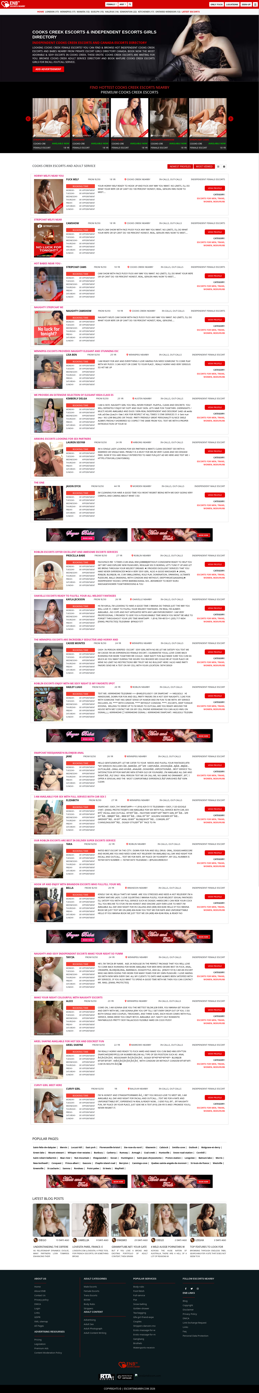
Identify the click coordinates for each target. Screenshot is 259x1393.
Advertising (90, 1319)
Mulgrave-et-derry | (211, 1147)
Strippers (88, 1308)
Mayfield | (120, 1168)
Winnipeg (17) (68, 11)
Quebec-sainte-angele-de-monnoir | (170, 1163)
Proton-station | (174, 1157)
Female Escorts (91, 1290)
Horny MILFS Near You (49, 175)
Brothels (137, 1343)
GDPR (37, 1317)
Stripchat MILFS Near (48, 219)
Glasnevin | (151, 1147)
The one (39, 482)
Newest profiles (180, 166)
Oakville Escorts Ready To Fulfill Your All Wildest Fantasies (75, 595)
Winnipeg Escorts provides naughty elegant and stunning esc (76, 351)
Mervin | (64, 1147)
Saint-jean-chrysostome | (150, 1157)
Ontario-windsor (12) (167, 11)
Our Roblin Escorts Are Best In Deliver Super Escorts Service (75, 840)
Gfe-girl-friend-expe (143, 1317)
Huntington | (128, 1157)
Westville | (218, 1163)
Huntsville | (165, 1152)
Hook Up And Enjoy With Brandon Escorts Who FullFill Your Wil (77, 884)
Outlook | (194, 1147)
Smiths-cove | (179, 1147)
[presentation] (28, 118)
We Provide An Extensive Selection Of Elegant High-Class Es (73, 395)
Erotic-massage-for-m (144, 1334)
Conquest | (57, 1163)
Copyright (188, 1305)
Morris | (220, 1157)
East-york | (91, 1147)
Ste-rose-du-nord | (133, 1147)
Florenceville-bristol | (111, 1147)
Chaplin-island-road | (106, 1163)
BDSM (87, 1299)
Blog (185, 1300)
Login (37, 1308)
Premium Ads (41, 1348)
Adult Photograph (93, 1328)
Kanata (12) (83, 11)
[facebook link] (192, 1288)
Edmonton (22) (128, 11)
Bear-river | (66, 1157)
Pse (135, 1299)
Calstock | (164, 1147)
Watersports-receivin (144, 1347)
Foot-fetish (138, 1290)
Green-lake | (39, 1152)
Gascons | (88, 1163)
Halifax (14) (112, 11)
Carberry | (112, 1152)
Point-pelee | (94, 1168)
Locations (232, 4)
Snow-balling (140, 1303)
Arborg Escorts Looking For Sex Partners (62, 438)
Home (40, 11)
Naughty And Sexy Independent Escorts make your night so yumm (78, 953)
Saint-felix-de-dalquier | (45, 1147)
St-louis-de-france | (201, 1163)
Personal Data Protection (195, 1335)
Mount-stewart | (57, 1152)
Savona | (67, 1168)
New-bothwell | (41, 1163)
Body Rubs (89, 1303)
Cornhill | (201, 1152)
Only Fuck (217, 4)
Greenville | (39, 1168)
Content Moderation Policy (48, 1352)
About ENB (40, 1290)
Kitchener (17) (146, 11)
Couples (137, 1321)
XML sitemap (41, 1321)
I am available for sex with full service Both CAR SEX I (70, 796)
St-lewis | (108, 1168)
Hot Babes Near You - (48, 263)
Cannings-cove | (140, 1163)
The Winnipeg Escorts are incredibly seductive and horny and (76, 639)
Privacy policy (41, 1299)
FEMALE (111, 4)
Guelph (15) (97, 11)
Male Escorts (90, 1286)
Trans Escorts (90, 1295)
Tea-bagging (139, 1312)
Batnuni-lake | (206, 1157)
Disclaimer (188, 1309)
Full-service (139, 1295)
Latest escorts (191, 11)
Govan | (114, 1157)
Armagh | (137, 1152)
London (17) (52, 11)
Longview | (190, 1157)
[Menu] (255, 4)
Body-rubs (138, 1286)
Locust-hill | (77, 1147)
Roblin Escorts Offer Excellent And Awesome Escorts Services (76, 552)
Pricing (38, 1339)
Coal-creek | (150, 1152)
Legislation (40, 1343)
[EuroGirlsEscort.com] (148, 1377)
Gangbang (138, 1338)
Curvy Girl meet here (48, 1085)
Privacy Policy (190, 1313)
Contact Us (39, 1295)
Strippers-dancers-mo (144, 1325)
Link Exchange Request (194, 1322)
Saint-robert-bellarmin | (45, 1157)
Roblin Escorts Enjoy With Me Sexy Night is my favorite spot (74, 683)
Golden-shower (141, 1308)
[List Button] (218, 166)
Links (37, 1312)
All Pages (39, 1325)
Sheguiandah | (100, 1157)
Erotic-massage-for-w (144, 1330)
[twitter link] (186, 1288)
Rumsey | (125, 1152)
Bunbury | (99, 1152)
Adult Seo (89, 1324)
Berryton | (124, 1163)
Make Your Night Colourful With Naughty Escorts (68, 997)
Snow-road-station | (183, 1152)
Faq (184, 1331)
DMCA (37, 1303)
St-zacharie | (54, 1168)
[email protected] (108, 621)
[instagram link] (197, 1288)
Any (122, 4)
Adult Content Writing (95, 1332)
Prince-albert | (72, 1163)
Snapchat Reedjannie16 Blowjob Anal (59, 752)
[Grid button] (224, 166)
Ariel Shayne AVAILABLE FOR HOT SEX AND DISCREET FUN (69, 1041)
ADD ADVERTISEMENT (48, 69)
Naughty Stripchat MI (48, 307)
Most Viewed (204, 166)
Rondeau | (79, 1168)
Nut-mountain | (82, 1157)
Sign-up (246, 4)
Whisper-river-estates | (80, 1152)
